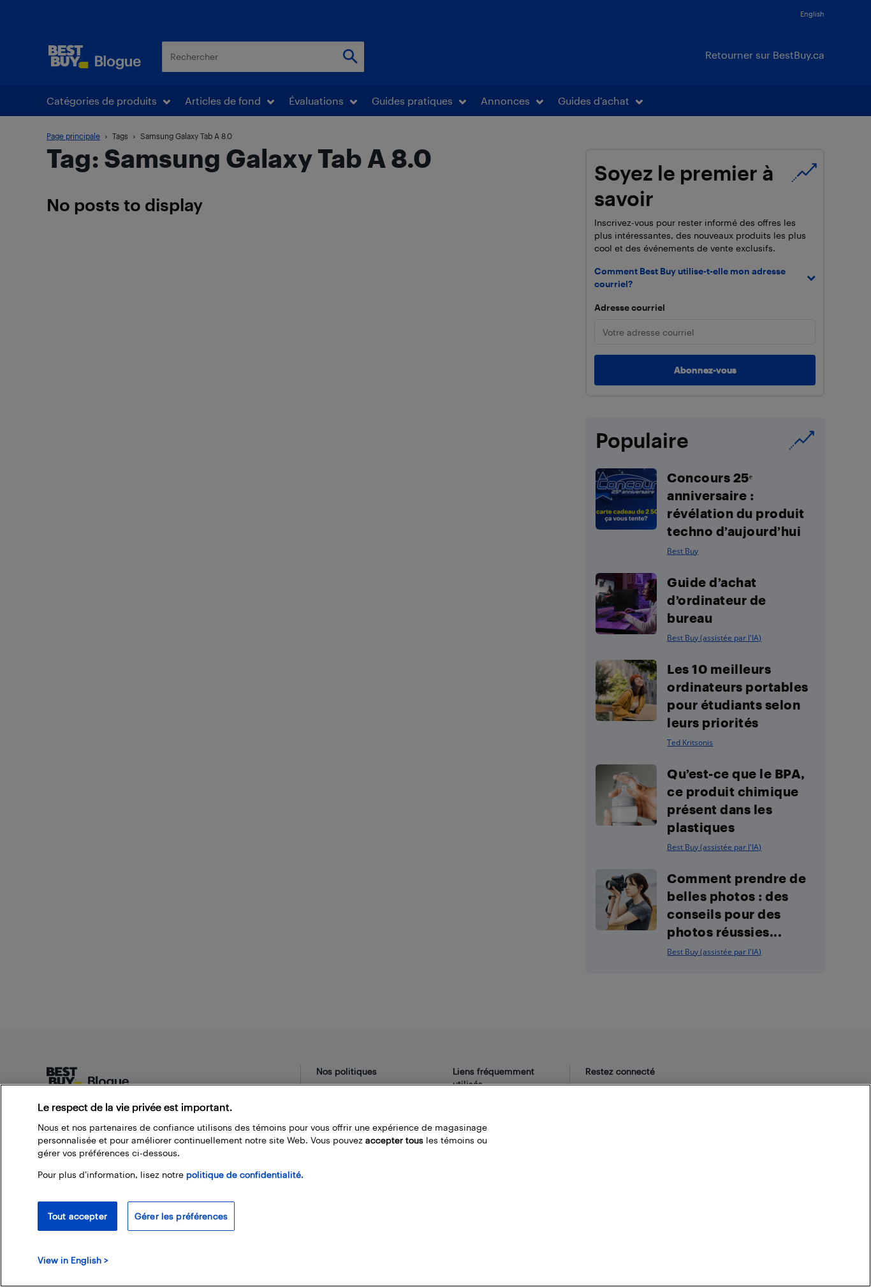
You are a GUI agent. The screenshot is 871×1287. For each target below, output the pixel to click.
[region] (435, 1185)
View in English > (73, 1259)
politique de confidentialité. (245, 1174)
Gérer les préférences (181, 1215)
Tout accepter (77, 1215)
